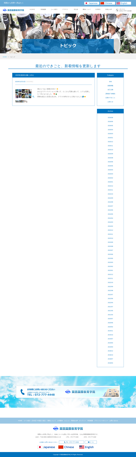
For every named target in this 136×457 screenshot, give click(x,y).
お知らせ (110, 101)
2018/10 (110, 355)
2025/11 (110, 145)
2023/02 (110, 266)
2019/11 (110, 331)
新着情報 (110, 85)
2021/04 (110, 314)
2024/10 (110, 194)
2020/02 (110, 327)
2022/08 (110, 290)
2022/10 (110, 282)
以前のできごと (110, 97)
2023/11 (110, 234)
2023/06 (110, 254)
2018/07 (110, 359)
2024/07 (110, 206)
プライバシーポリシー (101, 420)
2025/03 (110, 174)
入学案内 (60, 420)
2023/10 (110, 238)
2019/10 (110, 335)
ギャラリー (82, 420)
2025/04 (110, 170)
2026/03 (110, 133)
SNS (110, 81)
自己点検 (110, 89)
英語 (44, 420)
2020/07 (110, 318)
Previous (12, 93)
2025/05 (110, 166)
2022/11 (110, 278)
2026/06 (110, 121)
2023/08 (110, 246)
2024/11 (110, 190)
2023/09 (110, 242)
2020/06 (110, 322)
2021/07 (110, 306)
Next (34, 93)
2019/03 (110, 347)
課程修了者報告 (110, 93)
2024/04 (110, 218)
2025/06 (110, 162)
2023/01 (110, 270)
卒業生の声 (74, 420)
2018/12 (110, 351)
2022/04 (110, 302)
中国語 (39, 420)
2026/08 (110, 117)
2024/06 (110, 210)
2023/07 (110, 250)
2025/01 (110, 182)
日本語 (34, 420)
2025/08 (110, 158)
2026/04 (110, 129)
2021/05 (110, 310)
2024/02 (110, 226)
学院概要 (90, 420)
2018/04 (110, 363)
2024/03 (110, 222)
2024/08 (110, 202)
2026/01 (110, 137)
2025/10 (110, 149)
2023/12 (110, 230)
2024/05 (110, 214)
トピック (67, 420)
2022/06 (110, 298)
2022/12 (110, 274)
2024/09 (110, 198)
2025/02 (110, 178)
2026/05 (110, 125)
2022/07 (110, 294)
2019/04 (110, 343)
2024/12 (110, 186)
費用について (51, 420)
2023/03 (110, 262)
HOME (5, 57)
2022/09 (110, 286)
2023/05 (110, 258)
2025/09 (110, 154)
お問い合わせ (114, 420)
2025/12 (110, 141)
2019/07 (110, 339)
